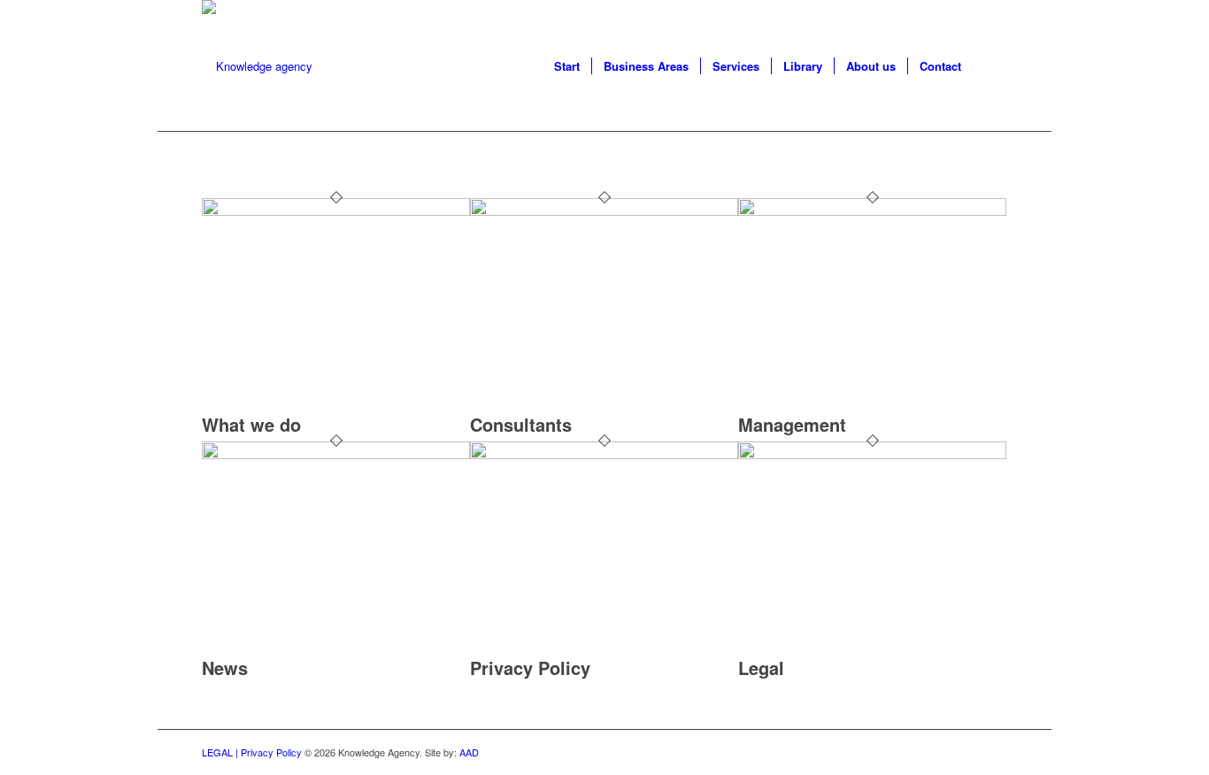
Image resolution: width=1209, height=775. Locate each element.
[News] (336, 454)
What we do (251, 424)
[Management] (872, 211)
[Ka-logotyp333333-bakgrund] (257, 66)
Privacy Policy (530, 667)
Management (792, 424)
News (225, 667)
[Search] (990, 66)
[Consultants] (604, 211)
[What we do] (336, 211)
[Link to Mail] (994, 752)
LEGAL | (221, 752)
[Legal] (872, 454)
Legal (761, 667)
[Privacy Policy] (604, 454)
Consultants (521, 424)
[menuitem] (567, 66)
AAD (469, 752)
